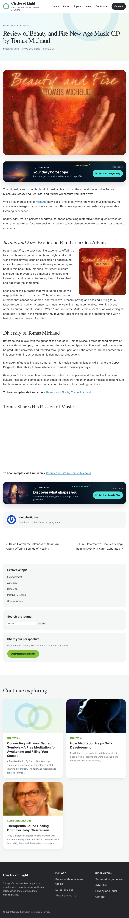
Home (56, 6)
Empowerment (14, 577)
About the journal (66, 895)
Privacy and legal (106, 891)
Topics (77, 6)
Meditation (16, 25)
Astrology (12, 583)
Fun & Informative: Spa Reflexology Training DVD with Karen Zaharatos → (99, 546)
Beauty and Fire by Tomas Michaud (68, 392)
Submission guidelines (23, 653)
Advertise (101, 885)
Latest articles (64, 889)
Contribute (101, 6)
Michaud (41, 201)
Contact (118, 6)
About (66, 6)
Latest (88, 6)
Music (26, 25)
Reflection (12, 589)
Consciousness (14, 601)
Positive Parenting (16, 594)
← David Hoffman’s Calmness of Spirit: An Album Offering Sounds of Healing (32, 546)
